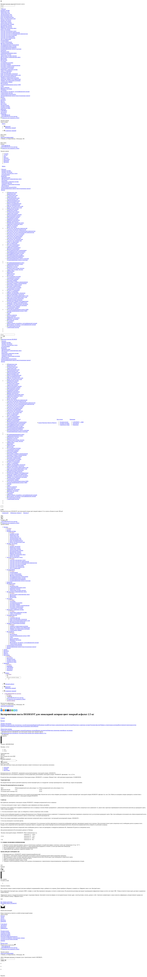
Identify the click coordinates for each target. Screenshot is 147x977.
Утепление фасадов (15, 618)
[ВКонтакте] (1, 710)
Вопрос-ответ (4, 943)
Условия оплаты (5, 931)
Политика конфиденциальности (9, 936)
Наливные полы (14, 586)
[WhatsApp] (12, 710)
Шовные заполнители (41, 730)
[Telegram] (16, 710)
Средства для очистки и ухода (17, 560)
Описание (6, 767)
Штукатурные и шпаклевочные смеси (20, 594)
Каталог (9, 529)
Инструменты (13, 634)
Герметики (36, 725)
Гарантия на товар (5, 933)
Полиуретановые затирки (17, 730)
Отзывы (6, 769)
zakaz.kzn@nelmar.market (7, 137)
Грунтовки (12, 601)
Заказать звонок (11, 700)
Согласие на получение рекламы (9, 939)
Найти (2, 960)
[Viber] (10, 710)
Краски (36, 726)
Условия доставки (5, 932)
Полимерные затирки (30, 730)
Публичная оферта (5, 935)
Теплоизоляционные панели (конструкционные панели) (19, 726)
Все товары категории (6, 902)
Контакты (3, 920)
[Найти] (2, 7)
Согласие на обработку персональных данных (13, 938)
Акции (2, 917)
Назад (9, 528)
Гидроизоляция (14, 572)
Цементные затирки (6, 730)
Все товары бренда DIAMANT (9, 903)
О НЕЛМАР (4, 924)
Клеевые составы (14, 534)
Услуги (2, 918)
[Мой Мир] (6, 710)
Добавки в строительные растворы (19, 626)
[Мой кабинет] (1, 508)
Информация (4, 928)
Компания (9, 666)
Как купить (10, 657)
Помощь (3, 940)
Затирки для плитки (15, 546)
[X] (8, 710)
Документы (4, 925)
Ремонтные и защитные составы (18, 612)
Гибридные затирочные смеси (55, 730)
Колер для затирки (68, 730)
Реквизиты (3, 927)
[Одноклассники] (4, 710)
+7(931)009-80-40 (5, 115)
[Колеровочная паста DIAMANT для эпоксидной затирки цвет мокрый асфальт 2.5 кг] (23, 733)
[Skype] (14, 710)
